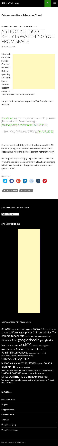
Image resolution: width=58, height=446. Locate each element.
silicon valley (28, 355)
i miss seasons (37, 346)
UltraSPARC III (6, 373)
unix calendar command (36, 373)
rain (44, 349)
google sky (46, 340)
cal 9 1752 (4, 333)
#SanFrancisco (9, 118)
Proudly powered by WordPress (13, 443)
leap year (45, 346)
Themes (5, 419)
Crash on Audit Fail (31, 336)
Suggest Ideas (7, 409)
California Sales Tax (44, 332)
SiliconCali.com (10, 3)
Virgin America (34, 376)
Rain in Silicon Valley (13, 352)
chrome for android (12, 335)
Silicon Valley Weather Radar (18, 362)
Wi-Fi (46, 377)
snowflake (40, 363)
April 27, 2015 (45, 131)
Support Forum (7, 414)
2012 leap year (27, 329)
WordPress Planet (9, 430)
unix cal (24, 373)
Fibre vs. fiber (9, 340)
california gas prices (20, 332)
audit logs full (51, 329)
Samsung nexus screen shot (36, 353)
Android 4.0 (39, 329)
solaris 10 (8, 367)
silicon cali (20, 355)
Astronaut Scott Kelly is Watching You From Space (28, 36)
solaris (48, 362)
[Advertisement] (34, 71)
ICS (28, 344)
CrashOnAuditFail (44, 336)
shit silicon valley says (8, 355)
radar (41, 349)
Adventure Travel (10, 26)
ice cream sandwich (13, 345)
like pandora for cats (8, 349)
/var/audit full (16, 329)
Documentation (8, 399)
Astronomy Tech (28, 26)
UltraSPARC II (48, 370)
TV (43, 370)
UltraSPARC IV (16, 373)
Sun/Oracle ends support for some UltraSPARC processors (21, 370)
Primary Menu (54, 3)
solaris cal (27, 368)
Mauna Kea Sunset (27, 349)
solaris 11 (20, 368)
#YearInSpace (8, 124)
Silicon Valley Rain (15, 359)
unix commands (13, 376)
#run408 (6, 329)
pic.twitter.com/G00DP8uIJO (31, 124)
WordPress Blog (8, 425)
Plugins (4, 404)
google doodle (28, 340)
